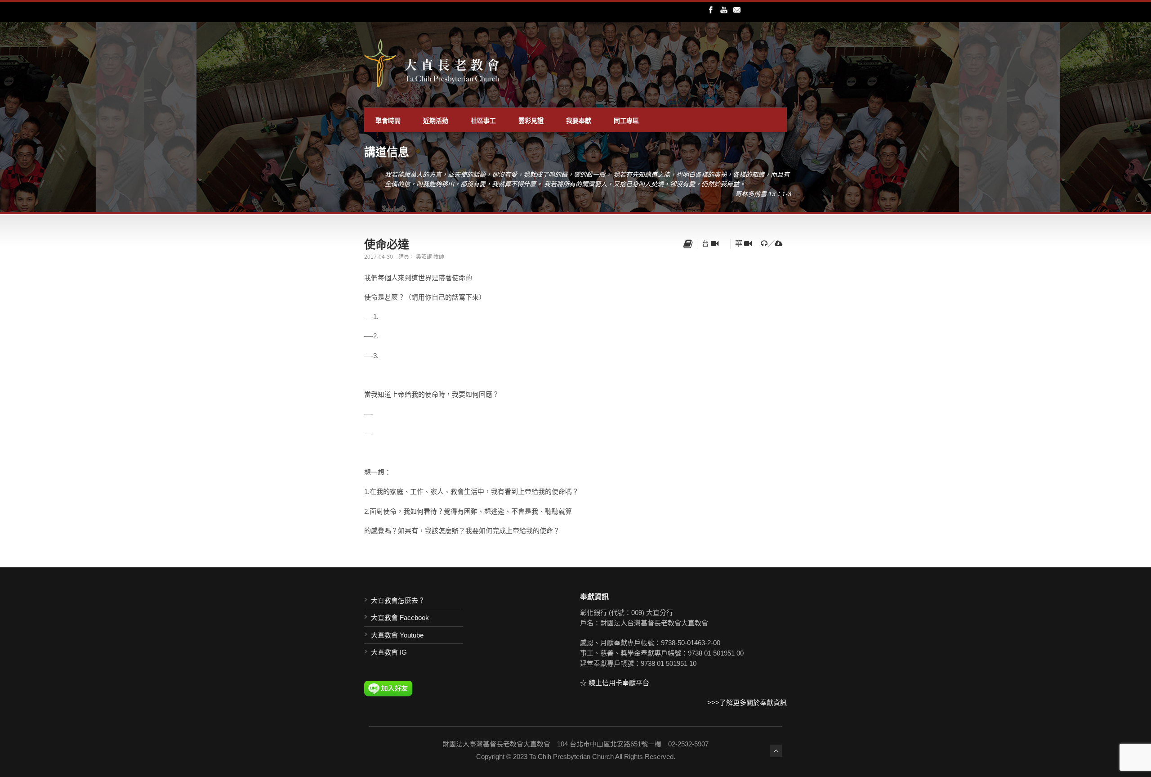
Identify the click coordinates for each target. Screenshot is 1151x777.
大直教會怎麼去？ (398, 600)
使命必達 (386, 244)
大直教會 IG (389, 652)
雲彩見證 (531, 120)
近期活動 (435, 120)
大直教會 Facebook (400, 617)
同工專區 (626, 120)
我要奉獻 (578, 120)
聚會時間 (388, 120)
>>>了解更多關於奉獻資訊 (747, 702)
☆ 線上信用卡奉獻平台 (614, 683)
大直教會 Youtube (397, 635)
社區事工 (483, 120)
